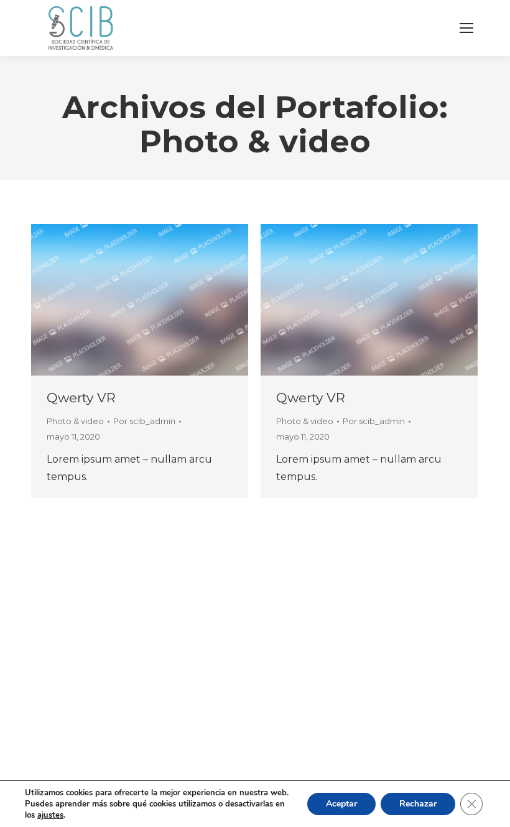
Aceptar (341, 804)
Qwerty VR (81, 397)
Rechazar (418, 804)
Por (144, 421)
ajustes (50, 815)
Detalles (140, 299)
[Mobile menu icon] (466, 28)
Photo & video (75, 421)
